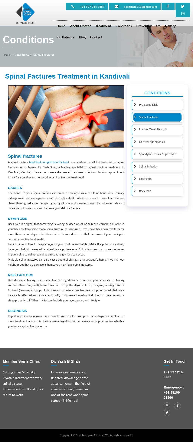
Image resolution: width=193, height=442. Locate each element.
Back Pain (143, 191)
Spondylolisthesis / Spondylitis (157, 154)
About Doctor (80, 26)
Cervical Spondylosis (150, 142)
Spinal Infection (147, 166)
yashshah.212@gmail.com (140, 6)
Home (61, 26)
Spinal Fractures (147, 117)
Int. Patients (65, 37)
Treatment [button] (103, 26)
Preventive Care (148, 26)
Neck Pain (144, 178)
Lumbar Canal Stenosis (151, 129)
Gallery (170, 26)
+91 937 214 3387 (92, 6)
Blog (82, 37)
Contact (96, 37)
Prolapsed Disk (147, 104)
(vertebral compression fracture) (49, 162)
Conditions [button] (124, 26)
